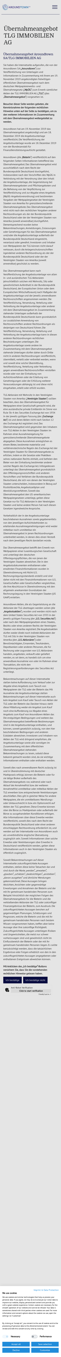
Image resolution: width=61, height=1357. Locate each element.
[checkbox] (5, 1336)
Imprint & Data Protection (46, 1290)
